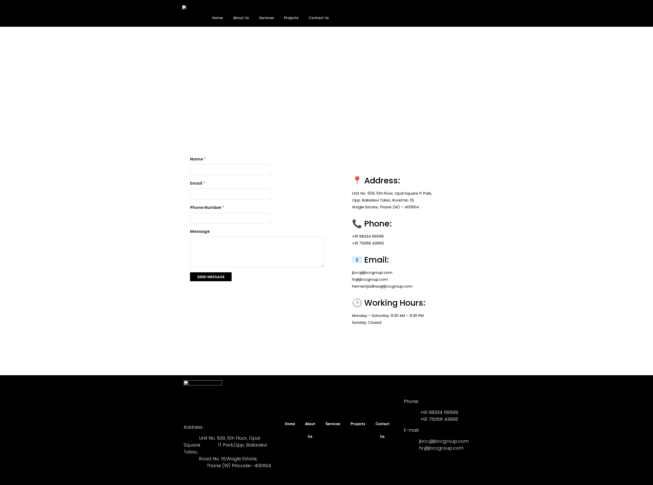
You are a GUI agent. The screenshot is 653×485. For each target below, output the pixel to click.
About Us (241, 17)
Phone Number (207, 207)
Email (197, 183)
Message (200, 231)
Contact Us (319, 17)
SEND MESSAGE (210, 276)
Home (217, 17)
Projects (291, 17)
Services (266, 17)
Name (198, 159)
